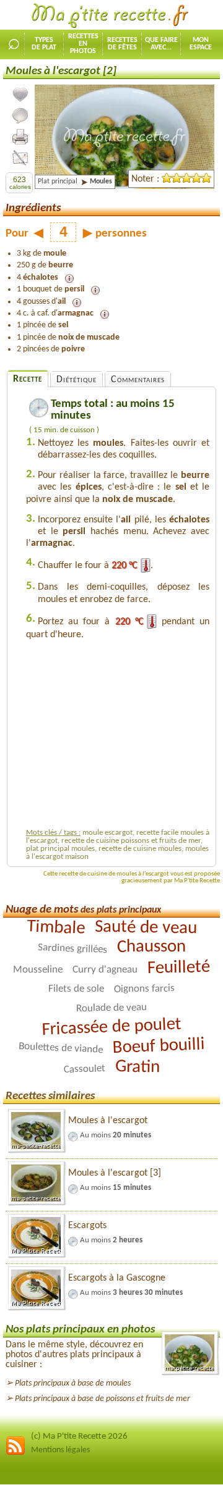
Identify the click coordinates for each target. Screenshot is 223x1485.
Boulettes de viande (60, 1048)
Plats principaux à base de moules (73, 1383)
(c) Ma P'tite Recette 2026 (79, 1436)
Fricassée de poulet (111, 1027)
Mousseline (38, 969)
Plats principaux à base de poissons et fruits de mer (102, 1398)
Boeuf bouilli (158, 1046)
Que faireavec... (161, 43)
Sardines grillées (72, 948)
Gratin (137, 1067)
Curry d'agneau (105, 969)
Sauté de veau (145, 927)
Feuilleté (179, 967)
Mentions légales (60, 1450)
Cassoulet (84, 1069)
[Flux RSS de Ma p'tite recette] (15, 1453)
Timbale (55, 928)
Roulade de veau (111, 1008)
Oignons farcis (144, 988)
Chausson (150, 946)
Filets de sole (76, 989)
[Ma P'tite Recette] (111, 16)
